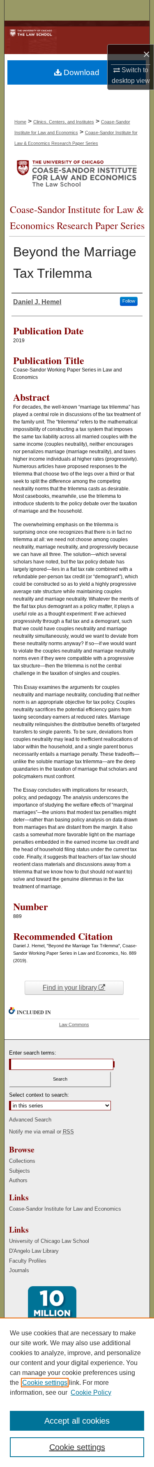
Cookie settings (44, 1382)
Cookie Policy (91, 1392)
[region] (77, 1392)
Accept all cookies (77, 1420)
